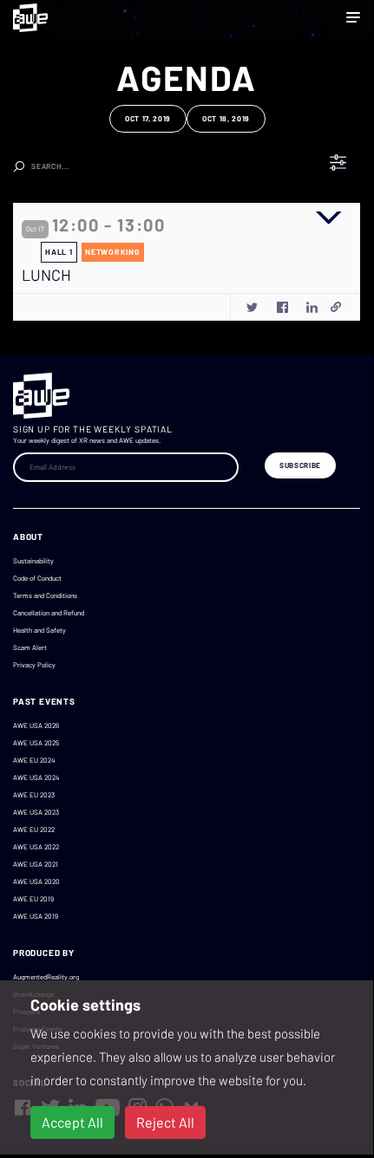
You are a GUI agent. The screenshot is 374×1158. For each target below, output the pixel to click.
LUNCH (46, 275)
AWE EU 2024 (34, 760)
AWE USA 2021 (35, 864)
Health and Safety (39, 630)
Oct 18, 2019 (226, 118)
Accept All (72, 1122)
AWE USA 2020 (36, 881)
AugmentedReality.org (46, 977)
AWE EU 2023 (34, 794)
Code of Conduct (37, 578)
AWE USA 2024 (36, 777)
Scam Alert (30, 647)
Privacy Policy (34, 664)
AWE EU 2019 (33, 899)
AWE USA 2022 (36, 846)
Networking (112, 252)
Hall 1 (58, 252)
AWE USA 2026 (36, 725)
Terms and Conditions (45, 595)
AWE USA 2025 (36, 742)
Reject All (165, 1122)
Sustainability (33, 560)
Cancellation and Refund (48, 612)
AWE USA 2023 (36, 812)
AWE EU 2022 (34, 829)
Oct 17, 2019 (148, 118)
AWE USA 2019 (35, 916)
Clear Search (244, 161)
